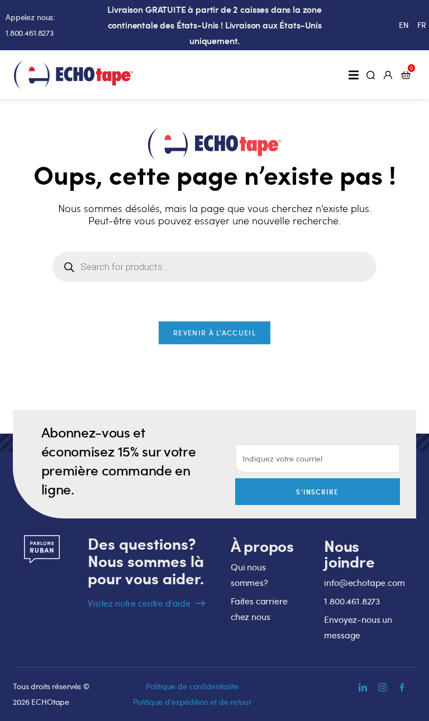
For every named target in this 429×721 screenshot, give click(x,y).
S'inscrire (317, 491)
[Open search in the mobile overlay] (214, 266)
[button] (353, 74)
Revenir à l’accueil (214, 333)
